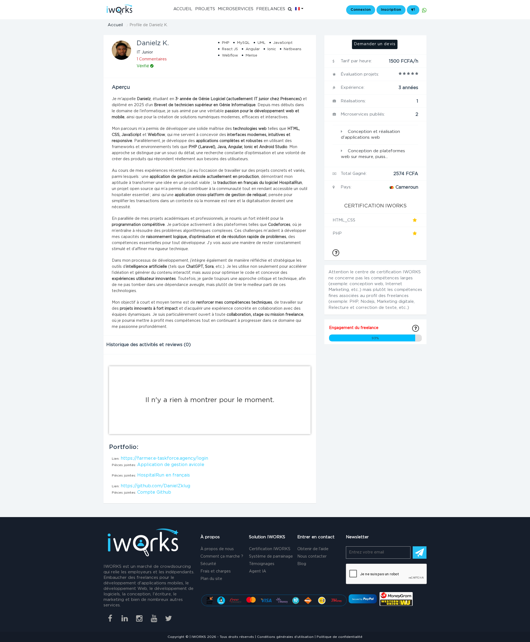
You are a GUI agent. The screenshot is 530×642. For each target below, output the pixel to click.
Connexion (361, 10)
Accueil (115, 25)
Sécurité (208, 564)
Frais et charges (215, 571)
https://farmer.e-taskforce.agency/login (164, 458)
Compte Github (154, 492)
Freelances (270, 9)
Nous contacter (312, 556)
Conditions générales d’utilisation (285, 636)
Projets (205, 9)
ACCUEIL (182, 9)
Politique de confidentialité (339, 636)
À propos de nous (217, 549)
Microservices (235, 9)
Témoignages (261, 564)
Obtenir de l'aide (312, 549)
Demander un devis (375, 44)
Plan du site (211, 579)
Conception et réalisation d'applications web (370, 135)
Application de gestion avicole (170, 464)
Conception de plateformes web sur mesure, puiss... (373, 154)
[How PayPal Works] (363, 599)
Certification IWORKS (269, 549)
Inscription (391, 10)
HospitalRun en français (163, 475)
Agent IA (257, 571)
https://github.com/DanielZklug (155, 486)
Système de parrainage (271, 556)
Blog (301, 564)
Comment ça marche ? (221, 556)
